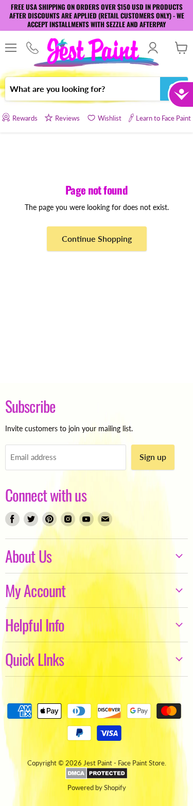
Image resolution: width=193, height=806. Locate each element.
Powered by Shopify (96, 787)
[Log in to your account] (152, 48)
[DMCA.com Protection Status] (96, 777)
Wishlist (109, 118)
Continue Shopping (97, 238)
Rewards (24, 118)
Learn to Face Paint (163, 118)
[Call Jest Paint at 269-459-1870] (32, 48)
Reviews (67, 118)
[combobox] (82, 89)
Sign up (152, 457)
